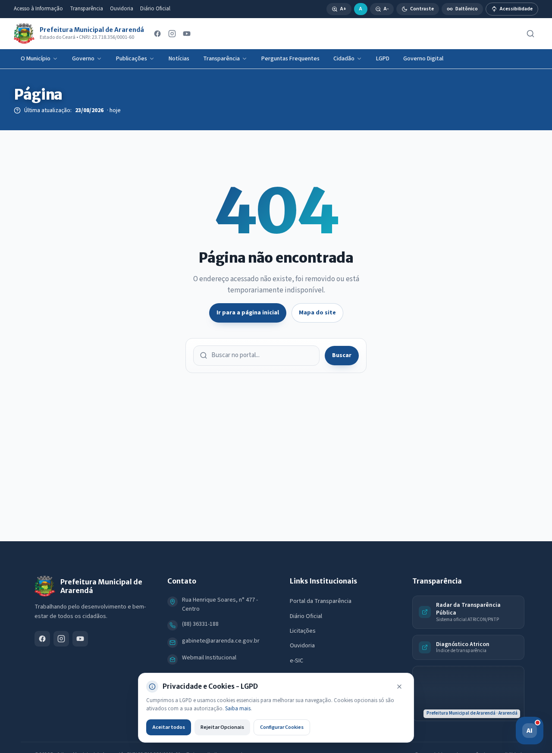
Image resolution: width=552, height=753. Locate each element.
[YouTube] (186, 33)
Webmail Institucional (209, 657)
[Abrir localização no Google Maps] (468, 693)
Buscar (341, 355)
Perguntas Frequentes (290, 58)
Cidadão (343, 58)
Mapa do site (317, 312)
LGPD (382, 58)
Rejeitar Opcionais (222, 727)
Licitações (303, 631)
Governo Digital (423, 58)
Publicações (131, 58)
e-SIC (296, 660)
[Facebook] (157, 33)
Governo (83, 58)
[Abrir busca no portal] (530, 33)
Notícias (179, 58)
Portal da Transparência (320, 601)
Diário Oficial (155, 9)
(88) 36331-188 (200, 624)
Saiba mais (238, 708)
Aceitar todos (168, 727)
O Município (35, 58)
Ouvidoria (121, 9)
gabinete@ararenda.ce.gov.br (221, 641)
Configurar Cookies (282, 727)
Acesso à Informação (38, 9)
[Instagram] (172, 33)
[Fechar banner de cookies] (399, 686)
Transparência (86, 9)
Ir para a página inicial (247, 312)
